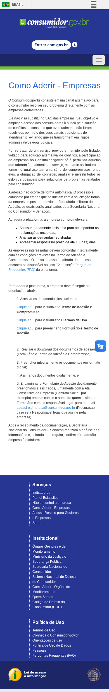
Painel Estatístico (45, 498)
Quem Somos (42, 597)
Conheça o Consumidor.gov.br (55, 635)
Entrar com (51, 45)
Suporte (38, 523)
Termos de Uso (43, 630)
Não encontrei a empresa (51, 503)
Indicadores (41, 493)
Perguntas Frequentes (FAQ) (54, 656)
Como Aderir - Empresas (51, 508)
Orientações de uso (47, 640)
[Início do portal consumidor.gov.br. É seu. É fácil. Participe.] (54, 20)
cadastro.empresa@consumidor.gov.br (46, 408)
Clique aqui (25, 307)
